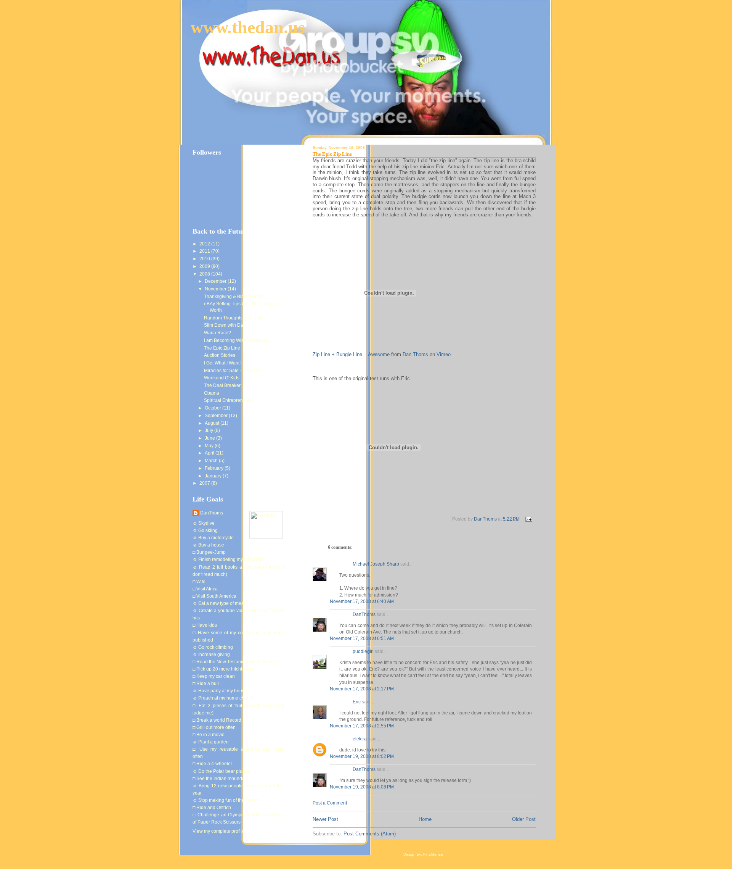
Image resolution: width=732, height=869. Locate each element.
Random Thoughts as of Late (234, 318)
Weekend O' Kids (221, 377)
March (212, 460)
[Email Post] (528, 518)
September (217, 415)
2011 (205, 251)
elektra (360, 739)
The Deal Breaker (222, 385)
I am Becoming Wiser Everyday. (236, 340)
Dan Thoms (415, 354)
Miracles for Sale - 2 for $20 (232, 370)
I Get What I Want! (222, 363)
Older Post (524, 819)
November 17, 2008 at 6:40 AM (362, 601)
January (214, 476)
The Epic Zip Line (222, 348)
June (210, 438)
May (210, 445)
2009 (205, 266)
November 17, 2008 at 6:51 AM (362, 638)
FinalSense (433, 854)
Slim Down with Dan (225, 325)
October (213, 408)
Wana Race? (217, 332)
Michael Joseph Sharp (376, 564)
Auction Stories (219, 355)
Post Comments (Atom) (370, 834)
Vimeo (444, 354)
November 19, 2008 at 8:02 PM (362, 756)
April (210, 453)
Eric (357, 702)
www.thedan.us (248, 27)
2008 (205, 274)
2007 (205, 483)
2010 (205, 258)
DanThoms (364, 614)
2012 (205, 244)
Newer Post (325, 819)
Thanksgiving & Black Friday (233, 296)
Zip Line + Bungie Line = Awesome (351, 354)
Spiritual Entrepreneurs (228, 400)
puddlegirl (363, 651)
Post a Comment (330, 803)
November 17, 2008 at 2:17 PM (362, 689)
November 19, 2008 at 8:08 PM (362, 787)
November (216, 289)
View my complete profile (218, 831)
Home (425, 819)
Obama (211, 393)
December (216, 281)
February (215, 468)
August (212, 423)
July (209, 430)
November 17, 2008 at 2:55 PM (362, 726)
